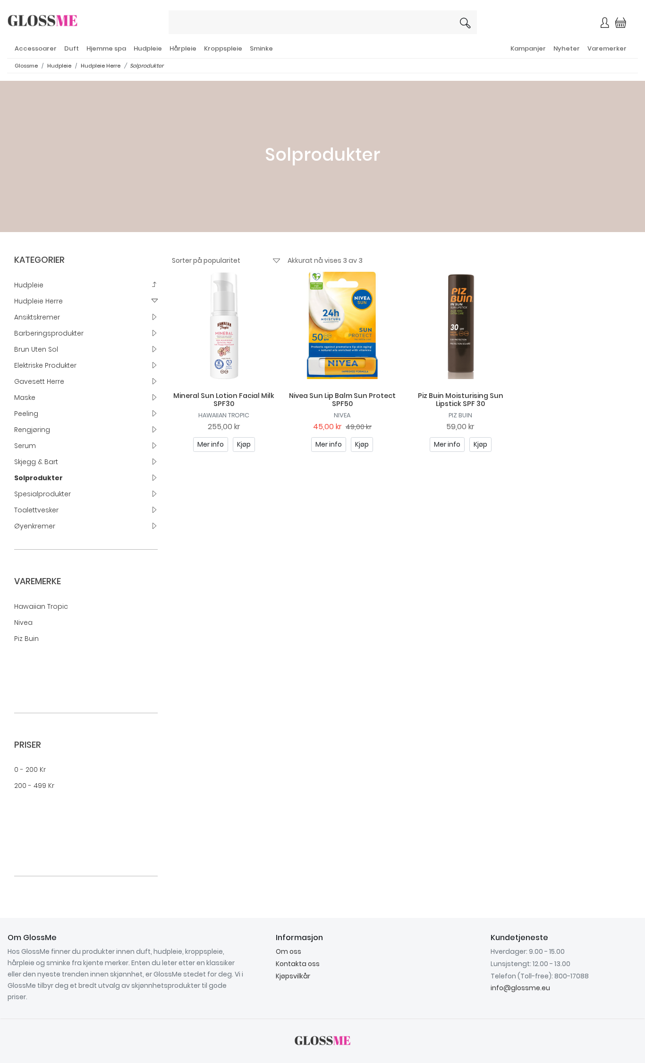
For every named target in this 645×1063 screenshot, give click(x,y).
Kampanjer (528, 48)
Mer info (210, 444)
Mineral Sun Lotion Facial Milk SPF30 (223, 399)
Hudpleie (148, 48)
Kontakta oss (298, 963)
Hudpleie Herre (100, 65)
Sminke (261, 48)
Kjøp (244, 444)
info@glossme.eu (520, 988)
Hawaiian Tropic (41, 606)
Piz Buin (26, 638)
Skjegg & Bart (36, 462)
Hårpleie (183, 48)
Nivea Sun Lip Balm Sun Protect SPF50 (342, 399)
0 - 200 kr (30, 769)
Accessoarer (36, 48)
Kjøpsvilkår (293, 976)
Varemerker (607, 48)
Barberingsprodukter (49, 333)
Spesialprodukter (42, 494)
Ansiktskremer (37, 317)
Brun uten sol (36, 349)
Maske (24, 397)
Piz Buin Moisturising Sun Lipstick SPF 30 (460, 399)
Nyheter (566, 48)
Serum (25, 445)
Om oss (288, 951)
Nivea (23, 622)
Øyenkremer (34, 526)
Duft (71, 48)
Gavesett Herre (39, 381)
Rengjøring (32, 429)
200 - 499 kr (34, 785)
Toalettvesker (36, 510)
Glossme (26, 65)
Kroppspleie (223, 48)
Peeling (26, 413)
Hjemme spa (106, 48)
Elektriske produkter (45, 365)
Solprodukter (146, 65)
